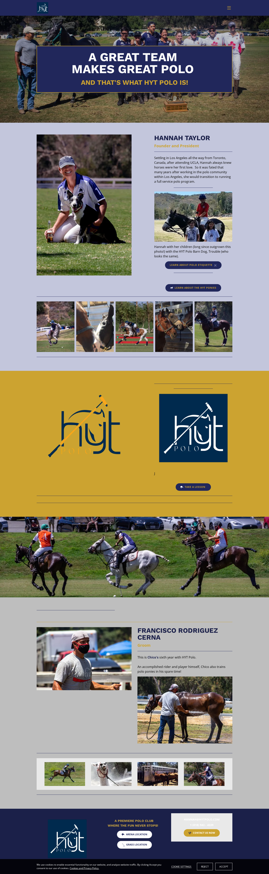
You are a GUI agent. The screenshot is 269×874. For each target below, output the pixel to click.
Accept (223, 866)
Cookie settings (181, 866)
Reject (205, 866)
